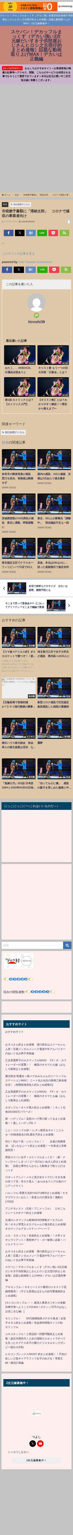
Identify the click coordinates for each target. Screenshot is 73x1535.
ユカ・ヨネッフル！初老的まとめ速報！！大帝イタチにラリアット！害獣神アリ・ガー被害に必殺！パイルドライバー (35, 1240)
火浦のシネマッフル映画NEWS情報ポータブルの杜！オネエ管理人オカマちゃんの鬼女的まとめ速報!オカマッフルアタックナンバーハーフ (35, 1224)
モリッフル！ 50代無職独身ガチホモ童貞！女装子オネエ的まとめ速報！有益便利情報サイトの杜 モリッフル (35, 1322)
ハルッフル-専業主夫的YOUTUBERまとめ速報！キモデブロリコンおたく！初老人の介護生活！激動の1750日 (36, 1197)
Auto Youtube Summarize (35, 261)
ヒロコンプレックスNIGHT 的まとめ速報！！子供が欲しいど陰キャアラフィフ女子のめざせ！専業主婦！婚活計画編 (36, 1358)
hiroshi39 (36, 322)
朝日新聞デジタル (21, 204)
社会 (5, 204)
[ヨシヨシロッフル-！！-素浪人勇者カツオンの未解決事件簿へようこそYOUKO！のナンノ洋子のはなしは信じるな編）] (36, 1307)
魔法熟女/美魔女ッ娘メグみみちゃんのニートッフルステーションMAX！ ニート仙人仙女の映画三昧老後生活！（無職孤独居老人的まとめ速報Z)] (36, 1080)
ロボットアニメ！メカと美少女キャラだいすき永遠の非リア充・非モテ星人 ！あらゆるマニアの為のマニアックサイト (35, 1181)
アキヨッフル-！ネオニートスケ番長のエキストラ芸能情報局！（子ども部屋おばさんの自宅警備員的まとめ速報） (35, 1291)
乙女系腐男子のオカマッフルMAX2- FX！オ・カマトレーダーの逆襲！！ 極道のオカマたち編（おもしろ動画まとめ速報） (35, 1064)
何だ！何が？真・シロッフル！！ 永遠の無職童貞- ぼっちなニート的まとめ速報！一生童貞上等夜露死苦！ (35, 1145)
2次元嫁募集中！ (36, 1460)
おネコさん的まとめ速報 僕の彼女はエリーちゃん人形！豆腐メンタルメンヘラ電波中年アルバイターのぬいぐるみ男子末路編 (35, 1048)
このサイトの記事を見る (18, 253)
